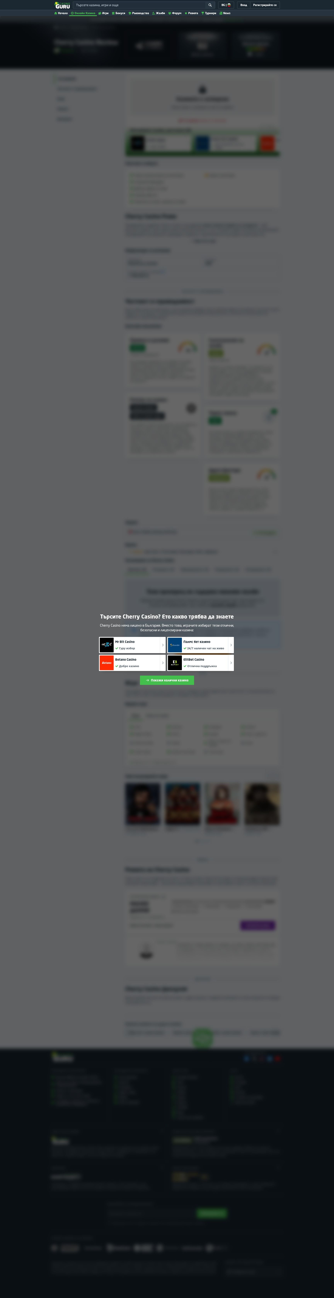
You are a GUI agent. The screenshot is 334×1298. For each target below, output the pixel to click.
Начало (63, 13)
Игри (105, 13)
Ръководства (140, 13)
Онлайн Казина (85, 13)
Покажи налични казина (169, 680)
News (226, 13)
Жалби (160, 13)
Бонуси (120, 13)
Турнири (210, 13)
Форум (176, 13)
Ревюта (193, 13)
